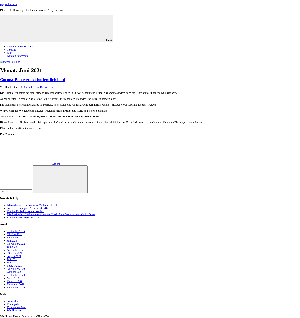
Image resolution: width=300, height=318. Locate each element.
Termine (11, 49)
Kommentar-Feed (16, 307)
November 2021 (16, 249)
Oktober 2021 (14, 253)
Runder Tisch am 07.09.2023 (23, 217)
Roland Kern (47, 86)
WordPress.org (15, 310)
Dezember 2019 (15, 284)
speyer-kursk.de (8, 4)
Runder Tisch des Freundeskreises (25, 211)
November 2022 (16, 243)
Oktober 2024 (14, 234)
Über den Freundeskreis (20, 46)
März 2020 (13, 278)
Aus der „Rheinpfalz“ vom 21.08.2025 (28, 208)
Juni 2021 (12, 262)
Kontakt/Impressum (17, 55)
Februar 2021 (14, 265)
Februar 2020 (14, 281)
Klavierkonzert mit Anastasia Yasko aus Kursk (32, 204)
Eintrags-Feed (14, 304)
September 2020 (16, 275)
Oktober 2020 (14, 271)
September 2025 (16, 231)
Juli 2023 (12, 240)
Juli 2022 (12, 246)
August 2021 (14, 256)
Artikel (56, 163)
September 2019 (16, 287)
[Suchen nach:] (16, 191)
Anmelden (12, 301)
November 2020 (16, 268)
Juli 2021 (12, 259)
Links (10, 52)
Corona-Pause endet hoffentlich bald (32, 79)
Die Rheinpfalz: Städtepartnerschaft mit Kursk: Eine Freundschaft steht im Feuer (51, 214)
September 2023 (16, 237)
